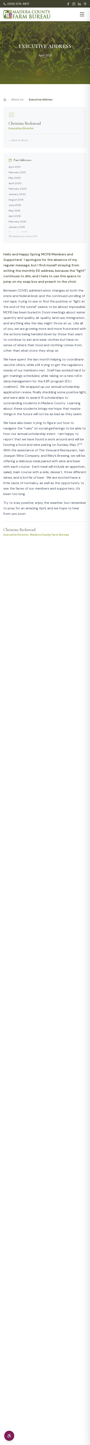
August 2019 (16, 199)
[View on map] (85, 3)
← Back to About (18, 140)
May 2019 (14, 210)
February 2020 (18, 188)
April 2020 (15, 183)
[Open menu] (82, 14)
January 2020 (17, 194)
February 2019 (17, 221)
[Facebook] (68, 3)
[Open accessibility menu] (9, 1436)
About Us (17, 99)
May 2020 (15, 178)
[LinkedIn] (79, 3)
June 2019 (15, 205)
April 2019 (15, 216)
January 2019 (17, 227)
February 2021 (17, 172)
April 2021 (15, 167)
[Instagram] (73, 3)
